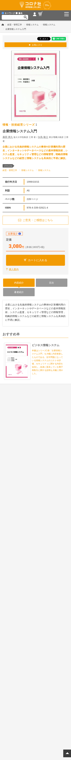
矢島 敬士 (43, 137)
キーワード (10, 13)
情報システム (32, 24)
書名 (20, 13)
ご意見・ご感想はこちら (38, 220)
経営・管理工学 (14, 24)
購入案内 (14, 269)
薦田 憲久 (8, 137)
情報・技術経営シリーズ (19, 124)
